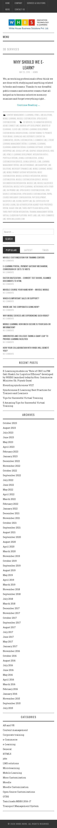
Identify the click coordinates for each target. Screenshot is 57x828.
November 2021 (11, 518)
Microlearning (11, 768)
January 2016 (10, 693)
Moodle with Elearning (23, 186)
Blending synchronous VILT (18, 385)
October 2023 (10, 423)
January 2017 (10, 646)
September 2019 (12, 565)
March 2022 (9, 499)
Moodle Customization (26, 118)
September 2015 (12, 703)
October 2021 (10, 522)
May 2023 (8, 442)
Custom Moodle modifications (15, 132)
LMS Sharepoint (41, 165)
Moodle (7, 782)
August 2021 (9, 532)
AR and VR (8, 725)
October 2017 (10, 617)
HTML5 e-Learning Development (19, 154)
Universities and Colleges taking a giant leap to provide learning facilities (25, 337)
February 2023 (10, 451)
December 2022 (11, 461)
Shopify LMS (27, 200)
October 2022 (10, 470)
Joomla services (29, 161)
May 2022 (8, 489)
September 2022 (12, 475)
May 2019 (8, 575)
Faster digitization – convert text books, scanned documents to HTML (27, 279)
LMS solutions (46, 114)
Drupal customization (23, 140)
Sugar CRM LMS (15, 208)
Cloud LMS (16, 129)
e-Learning (29, 114)
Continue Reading (28, 105)
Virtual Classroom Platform (15, 215)
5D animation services (42, 122)
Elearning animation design (14, 147)
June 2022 (8, 484)
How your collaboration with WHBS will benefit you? (26, 349)
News (7, 9)
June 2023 (8, 437)
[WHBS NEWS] (28, 23)
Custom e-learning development (35, 129)
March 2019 (9, 584)
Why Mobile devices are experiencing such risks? (26, 315)
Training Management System (41, 211)
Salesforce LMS (9, 200)
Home (7, 3)
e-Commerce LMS (40, 140)
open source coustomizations (32, 190)
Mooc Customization (14, 777)
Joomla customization (28, 157)
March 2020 (9, 551)
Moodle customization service (28, 179)
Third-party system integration (15, 211)
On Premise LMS (13, 190)
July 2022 (8, 480)
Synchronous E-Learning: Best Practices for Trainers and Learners (27, 392)
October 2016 (10, 655)
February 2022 (10, 503)
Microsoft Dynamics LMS (22, 168)
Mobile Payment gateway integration (22, 172)
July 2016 (8, 665)
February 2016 (10, 689)
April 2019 (8, 579)
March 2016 (9, 684)
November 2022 (11, 465)
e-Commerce (10, 739)
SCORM (19, 200)
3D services (27, 122)
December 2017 (11, 608)
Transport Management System (21, 806)
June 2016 (8, 670)
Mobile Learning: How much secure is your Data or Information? (27, 325)
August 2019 (9, 570)
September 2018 (12, 594)
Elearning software (35, 147)
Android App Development (30, 125)
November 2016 (11, 651)
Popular (11, 250)
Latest (28, 250)
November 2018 (11, 589)
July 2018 (8, 598)
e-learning (32, 143)
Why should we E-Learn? (28, 64)
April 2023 (8, 446)
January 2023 (10, 456)
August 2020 (9, 541)
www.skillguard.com (16, 218)
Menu (6, 37)
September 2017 (12, 622)
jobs (5, 758)
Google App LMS (22, 150)
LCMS (39, 161)
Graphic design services (39, 150)
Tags (45, 250)
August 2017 (9, 627)
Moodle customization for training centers (23, 257)
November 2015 (11, 698)
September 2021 (12, 527)
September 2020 (12, 537)
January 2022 (10, 508)
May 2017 (8, 641)
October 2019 (10, 560)
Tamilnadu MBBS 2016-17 (17, 801)
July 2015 (8, 708)
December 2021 (11, 513)
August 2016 (9, 660)
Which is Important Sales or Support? (21, 298)
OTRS (6, 796)
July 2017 (8, 632)
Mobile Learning (9, 118)
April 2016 (8, 679)
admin (35, 72)
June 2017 (8, 636)
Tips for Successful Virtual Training (23, 397)
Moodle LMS (31, 183)
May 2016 (8, 674)
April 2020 (8, 546)
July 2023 (8, 432)
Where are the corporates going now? (21, 306)
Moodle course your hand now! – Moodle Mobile (26, 289)
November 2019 (11, 556)
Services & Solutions (36, 3)
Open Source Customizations (34, 193)
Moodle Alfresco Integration (28, 175)
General (7, 749)
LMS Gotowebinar (27, 165)
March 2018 (9, 603)
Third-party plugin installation (35, 208)
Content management (15, 114)
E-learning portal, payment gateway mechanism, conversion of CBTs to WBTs (25, 267)
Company (18, 3)
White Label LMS (34, 215)
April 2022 (8, 494)
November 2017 (11, 613)
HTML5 (37, 114)
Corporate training (13, 734)
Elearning (41, 143)
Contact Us (20, 9)
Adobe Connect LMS (11, 125)
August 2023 (9, 427)
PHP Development (39, 197)
